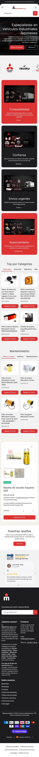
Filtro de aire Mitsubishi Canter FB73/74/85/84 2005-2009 (10, 381)
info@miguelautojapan (27, 638)
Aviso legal (13, 753)
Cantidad (7, 510)
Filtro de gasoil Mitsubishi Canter (27, 415)
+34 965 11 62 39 (32, 642)
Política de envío (24, 753)
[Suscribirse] (35, 612)
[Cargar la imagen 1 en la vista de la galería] (9, 473)
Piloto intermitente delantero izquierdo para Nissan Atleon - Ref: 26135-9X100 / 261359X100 (28, 293)
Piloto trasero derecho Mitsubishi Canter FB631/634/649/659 (10, 329)
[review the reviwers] (8, 571)
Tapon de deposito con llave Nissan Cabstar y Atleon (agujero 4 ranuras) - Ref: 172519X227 (9, 293)
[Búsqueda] (35, 13)
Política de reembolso (27, 746)
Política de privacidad (12, 746)
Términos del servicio (11, 750)
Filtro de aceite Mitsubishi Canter (27, 379)
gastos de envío (23, 497)
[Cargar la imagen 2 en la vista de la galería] (19, 473)
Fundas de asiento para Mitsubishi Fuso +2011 (28, 329)
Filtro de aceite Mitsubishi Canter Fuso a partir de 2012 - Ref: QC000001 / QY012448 (10, 418)
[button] (3, 7)
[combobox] (19, 13)
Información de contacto (26, 750)
